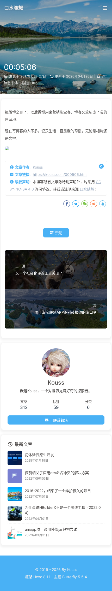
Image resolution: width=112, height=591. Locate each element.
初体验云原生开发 (39, 454)
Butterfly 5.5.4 (74, 577)
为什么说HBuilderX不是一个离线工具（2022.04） (63, 510)
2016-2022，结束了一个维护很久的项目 (58, 490)
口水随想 (87, 189)
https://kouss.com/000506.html (60, 174)
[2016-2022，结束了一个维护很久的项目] (15, 494)
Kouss (38, 167)
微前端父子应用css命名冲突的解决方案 (57, 472)
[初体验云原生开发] (15, 458)
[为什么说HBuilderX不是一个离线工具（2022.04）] (15, 513)
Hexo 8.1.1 (42, 577)
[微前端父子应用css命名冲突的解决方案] (15, 476)
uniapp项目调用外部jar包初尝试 (51, 529)
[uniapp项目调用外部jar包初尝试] (15, 532)
